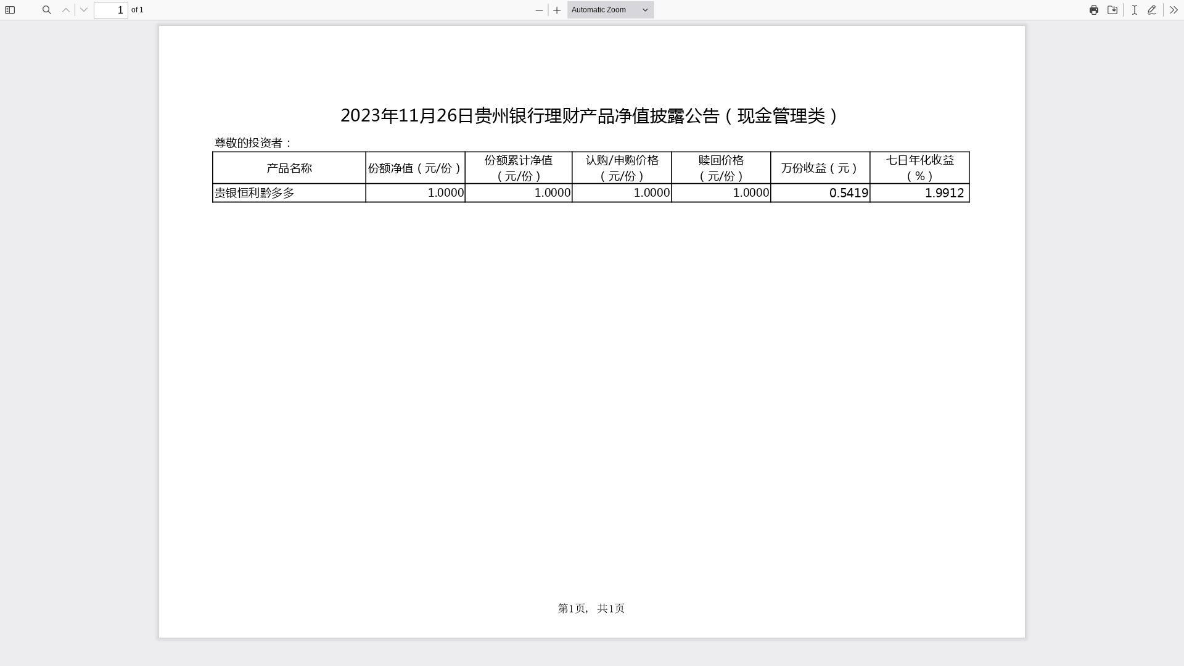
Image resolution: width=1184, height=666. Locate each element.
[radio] (1134, 9)
